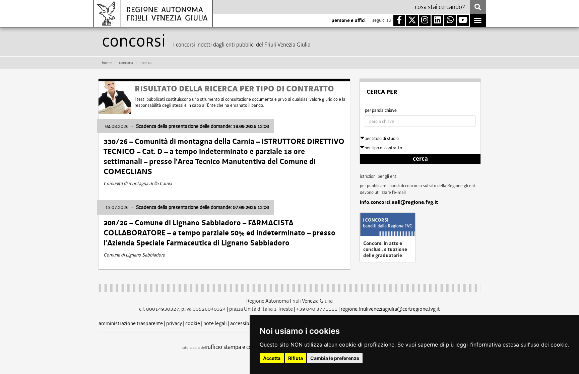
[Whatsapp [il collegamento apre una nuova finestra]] (450, 20)
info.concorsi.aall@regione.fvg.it (399, 202)
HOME (107, 62)
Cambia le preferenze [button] (334, 358)
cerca (420, 158)
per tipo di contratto (383, 148)
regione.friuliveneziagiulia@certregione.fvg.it (390, 308)
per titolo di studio (382, 138)
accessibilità (244, 323)
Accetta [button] (271, 358)
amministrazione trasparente (131, 323)
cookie (192, 323)
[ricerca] (478, 7)
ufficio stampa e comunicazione (244, 347)
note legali (215, 323)
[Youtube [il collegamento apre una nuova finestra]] (463, 20)
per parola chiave (381, 110)
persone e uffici (348, 20)
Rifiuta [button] (295, 358)
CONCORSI (126, 62)
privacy (174, 323)
